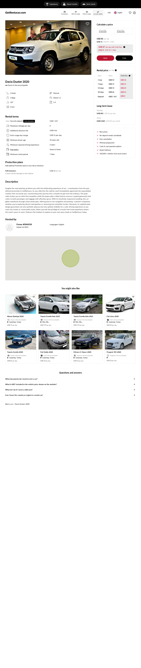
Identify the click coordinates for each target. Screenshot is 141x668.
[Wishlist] (130, 12)
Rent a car (9, 404)
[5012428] (87, 23)
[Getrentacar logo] (15, 12)
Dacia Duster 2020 (22, 404)
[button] (109, 13)
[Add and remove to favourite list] (33, 296)
